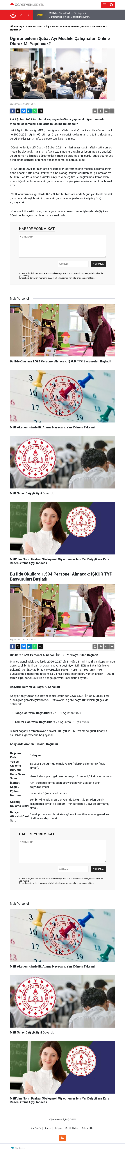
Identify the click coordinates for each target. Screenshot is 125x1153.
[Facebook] (12, 111)
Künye (48, 1128)
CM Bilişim (20, 1148)
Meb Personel (35, 26)
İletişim (58, 1128)
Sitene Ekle (87, 1128)
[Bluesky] (23, 111)
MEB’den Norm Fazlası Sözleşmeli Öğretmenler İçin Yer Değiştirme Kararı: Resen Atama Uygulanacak (69, 15)
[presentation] (21, 15)
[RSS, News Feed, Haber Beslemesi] (62, 1138)
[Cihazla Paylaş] (40, 111)
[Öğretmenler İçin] (27, 4)
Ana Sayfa (19, 26)
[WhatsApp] (34, 111)
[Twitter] (18, 111)
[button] (100, 111)
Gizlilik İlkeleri (71, 1128)
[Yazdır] (95, 111)
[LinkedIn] (29, 111)
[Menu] (104, 5)
